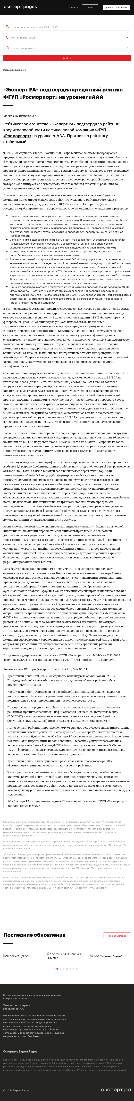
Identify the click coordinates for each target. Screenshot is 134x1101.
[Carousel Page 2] (60, 969)
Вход (90, 7)
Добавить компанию (116, 7)
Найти (67, 58)
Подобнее (33, 1036)
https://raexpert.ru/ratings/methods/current (79, 721)
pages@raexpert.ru (13, 1008)
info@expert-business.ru (16, 998)
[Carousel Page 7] (77, 969)
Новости (73, 7)
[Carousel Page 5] (70, 969)
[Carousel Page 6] (73, 969)
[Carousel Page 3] (64, 969)
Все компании (117, 935)
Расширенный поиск (14, 69)
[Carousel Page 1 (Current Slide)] (57, 969)
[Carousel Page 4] (67, 969)
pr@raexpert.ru (43, 669)
